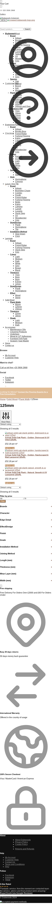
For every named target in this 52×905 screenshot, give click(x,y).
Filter (3, 501)
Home (2, 399)
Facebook (9, 377)
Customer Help (12, 358)
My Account (10, 34)
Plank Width (24, 399)
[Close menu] (1, 1)
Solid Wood (12, 399)
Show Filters (5, 422)
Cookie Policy (21, 844)
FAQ (7, 867)
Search (27, 29)
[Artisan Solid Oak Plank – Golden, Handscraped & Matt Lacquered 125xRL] (28, 451)
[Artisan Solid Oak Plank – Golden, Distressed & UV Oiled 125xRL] (28, 434)
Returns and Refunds (24, 849)
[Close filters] (1, 586)
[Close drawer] (1, 6)
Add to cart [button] (10, 448)
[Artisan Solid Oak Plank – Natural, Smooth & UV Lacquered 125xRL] (28, 469)
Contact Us (10, 862)
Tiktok (7, 880)
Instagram (9, 382)
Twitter (8, 380)
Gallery (3, 14)
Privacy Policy (21, 842)
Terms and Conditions (15, 864)
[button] (3, 185)
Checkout (9, 133)
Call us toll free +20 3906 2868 (13, 368)
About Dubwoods (23, 840)
